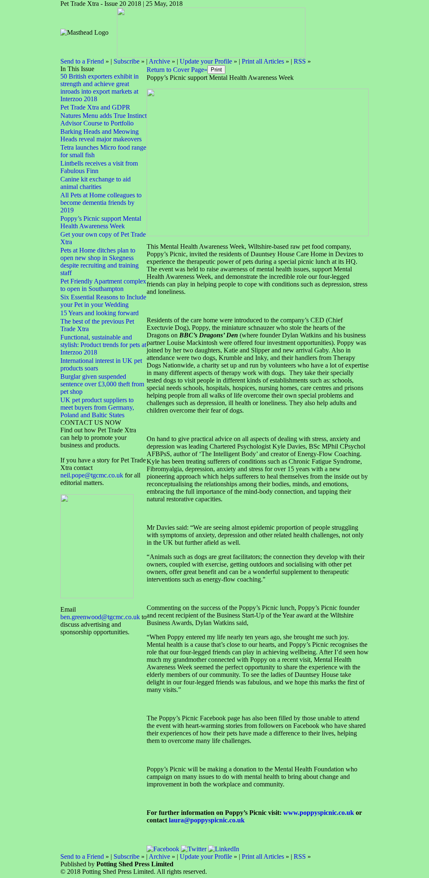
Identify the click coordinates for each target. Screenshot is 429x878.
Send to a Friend (82, 61)
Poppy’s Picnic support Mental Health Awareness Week (100, 222)
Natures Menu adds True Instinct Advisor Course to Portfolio (103, 119)
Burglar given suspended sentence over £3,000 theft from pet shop (102, 384)
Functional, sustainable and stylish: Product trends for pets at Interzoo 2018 (103, 345)
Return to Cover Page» (177, 69)
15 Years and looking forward (99, 312)
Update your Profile (206, 61)
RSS (300, 61)
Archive (159, 61)
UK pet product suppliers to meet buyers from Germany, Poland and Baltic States (97, 407)
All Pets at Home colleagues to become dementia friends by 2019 (101, 202)
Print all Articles (263, 61)
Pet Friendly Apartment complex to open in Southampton (103, 285)
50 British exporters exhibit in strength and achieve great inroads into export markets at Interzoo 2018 (99, 87)
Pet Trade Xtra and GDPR (95, 107)
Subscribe (127, 61)
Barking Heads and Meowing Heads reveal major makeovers (101, 135)
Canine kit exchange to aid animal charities (95, 183)
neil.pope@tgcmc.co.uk (92, 475)
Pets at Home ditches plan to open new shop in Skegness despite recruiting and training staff (99, 261)
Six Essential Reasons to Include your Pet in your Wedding (103, 301)
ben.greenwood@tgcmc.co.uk (100, 616)
